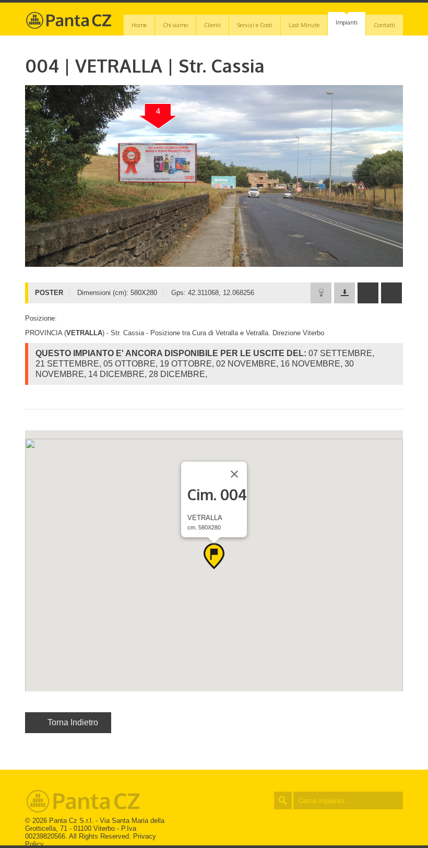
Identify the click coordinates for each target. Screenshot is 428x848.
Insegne (347, 108)
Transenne (346, 171)
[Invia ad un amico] (368, 292)
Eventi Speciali (347, 45)
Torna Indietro (72, 722)
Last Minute (304, 25)
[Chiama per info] (391, 292)
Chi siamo (175, 25)
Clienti (212, 25)
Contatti (384, 25)
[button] (214, 556)
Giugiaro (346, 87)
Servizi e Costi (254, 25)
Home (139, 25)
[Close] (234, 474)
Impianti (347, 22)
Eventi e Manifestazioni (347, 66)
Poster (347, 129)
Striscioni (346, 150)
